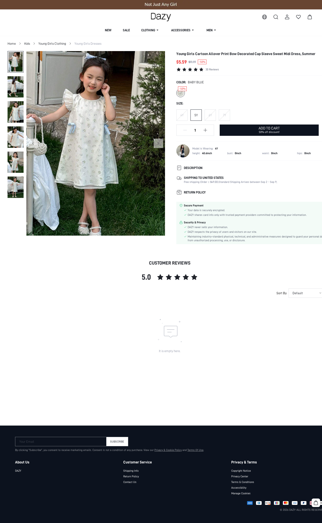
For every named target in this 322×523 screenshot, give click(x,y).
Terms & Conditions (242, 482)
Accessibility (238, 487)
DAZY (18, 470)
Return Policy (131, 476)
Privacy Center (239, 476)
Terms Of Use (195, 450)
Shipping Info (131, 470)
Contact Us (129, 482)
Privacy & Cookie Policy (168, 450)
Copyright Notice (241, 470)
